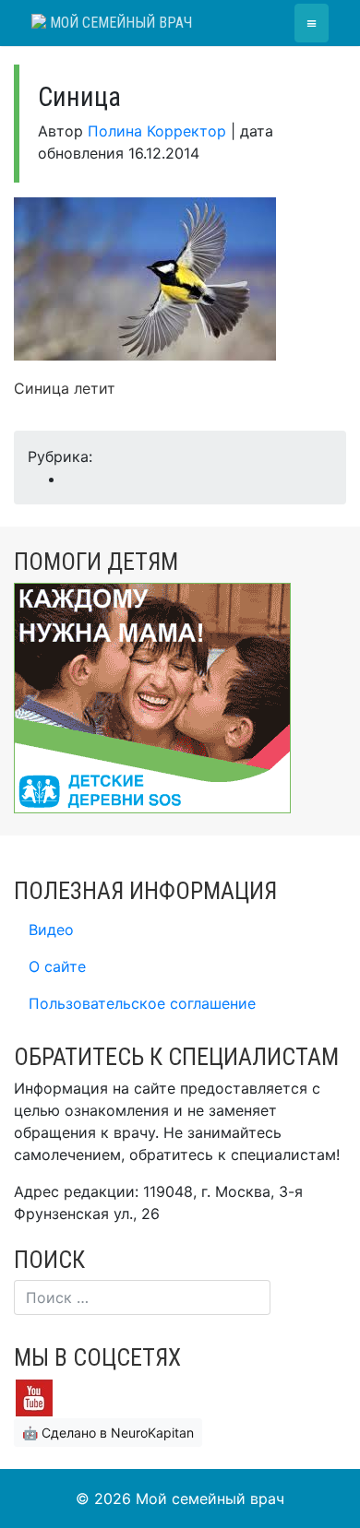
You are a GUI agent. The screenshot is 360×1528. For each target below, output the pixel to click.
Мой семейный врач (119, 22)
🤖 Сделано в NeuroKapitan (108, 1432)
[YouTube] (34, 1397)
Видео (51, 929)
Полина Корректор (157, 131)
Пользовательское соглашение (142, 1003)
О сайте (57, 966)
